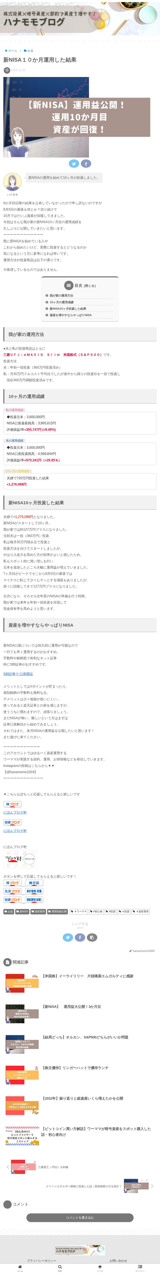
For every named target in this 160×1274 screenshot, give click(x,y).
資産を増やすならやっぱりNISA (71, 315)
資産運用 (40, 911)
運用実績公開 (59, 911)
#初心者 (97, 911)
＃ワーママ (80, 911)
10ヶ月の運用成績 (62, 302)
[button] (147, 702)
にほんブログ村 (15, 812)
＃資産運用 (142, 911)
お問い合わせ (118, 1260)
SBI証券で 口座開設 (18, 674)
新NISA (24, 911)
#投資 (112, 911)
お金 (10, 911)
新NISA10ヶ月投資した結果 (68, 308)
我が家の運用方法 (61, 295)
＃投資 (125, 911)
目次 (78, 285)
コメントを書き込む (80, 1217)
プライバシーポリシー (41, 1260)
